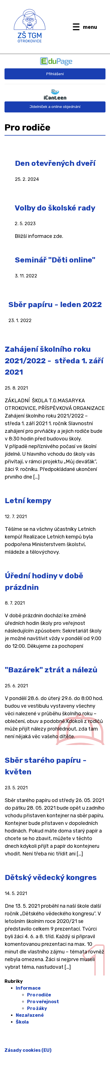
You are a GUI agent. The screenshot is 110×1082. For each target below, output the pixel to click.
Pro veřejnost (43, 1001)
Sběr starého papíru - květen (46, 766)
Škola (22, 1022)
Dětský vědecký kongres (51, 877)
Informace (28, 988)
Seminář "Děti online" (55, 259)
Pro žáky (37, 1008)
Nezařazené (30, 1015)
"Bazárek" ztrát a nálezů (51, 669)
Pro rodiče (39, 995)
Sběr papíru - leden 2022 (55, 304)
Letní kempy (28, 500)
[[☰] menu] (76, 26)
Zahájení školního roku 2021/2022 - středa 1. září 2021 (54, 361)
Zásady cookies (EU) (28, 1050)
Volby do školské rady (55, 207)
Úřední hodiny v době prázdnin (44, 581)
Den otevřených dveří (55, 163)
